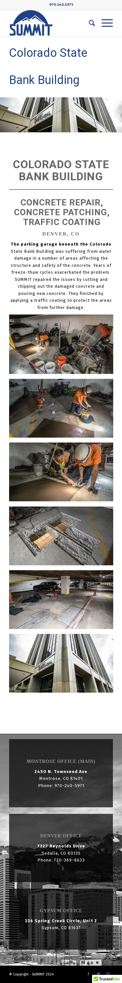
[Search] (88, 23)
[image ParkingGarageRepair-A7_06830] (63, 411)
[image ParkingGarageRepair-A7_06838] (63, 538)
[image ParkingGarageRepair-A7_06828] (63, 346)
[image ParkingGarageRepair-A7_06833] (63, 474)
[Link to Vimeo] (98, 974)
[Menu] (104, 23)
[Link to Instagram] (108, 974)
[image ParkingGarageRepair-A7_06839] (63, 602)
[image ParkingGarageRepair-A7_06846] (63, 666)
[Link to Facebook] (88, 974)
